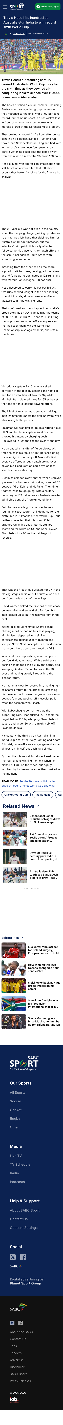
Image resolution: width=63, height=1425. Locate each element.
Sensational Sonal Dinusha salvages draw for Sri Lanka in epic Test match (45, 819)
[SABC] (19, 1307)
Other (14, 1127)
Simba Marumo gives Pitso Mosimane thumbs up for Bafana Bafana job (44, 1021)
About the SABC (21, 1332)
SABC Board (18, 1374)
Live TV (16, 1156)
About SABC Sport (24, 1210)
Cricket (16, 1110)
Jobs (13, 1346)
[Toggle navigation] (5, 7)
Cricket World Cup (16, 794)
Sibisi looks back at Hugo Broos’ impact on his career (44, 986)
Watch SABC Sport (50, 6)
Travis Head (43, 794)
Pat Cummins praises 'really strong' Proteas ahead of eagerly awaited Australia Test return (44, 837)
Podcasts (17, 1182)
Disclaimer (17, 1367)
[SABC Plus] (16, 1266)
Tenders (16, 1353)
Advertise (17, 1360)
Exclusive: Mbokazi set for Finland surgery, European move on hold (43, 950)
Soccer (15, 1101)
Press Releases (20, 1381)
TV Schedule (20, 1164)
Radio (14, 1173)
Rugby (15, 1119)
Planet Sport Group (25, 1283)
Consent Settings (24, 1228)
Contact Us (19, 1219)
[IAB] (14, 1400)
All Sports (18, 1093)
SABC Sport (19, 33)
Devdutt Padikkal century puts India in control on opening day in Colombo (45, 856)
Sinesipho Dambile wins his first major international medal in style (43, 1003)
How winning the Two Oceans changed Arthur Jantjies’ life (43, 968)
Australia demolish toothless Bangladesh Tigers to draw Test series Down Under (44, 874)
